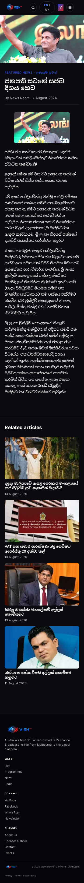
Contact (10, 847)
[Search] (33, 7)
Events (9, 853)
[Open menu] (70, 7)
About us (11, 835)
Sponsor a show (16, 841)
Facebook (11, 806)
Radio (8, 784)
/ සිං (47, 7)
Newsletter (12, 818)
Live (7, 766)
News (8, 778)
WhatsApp (12, 812)
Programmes (13, 771)
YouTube (10, 800)
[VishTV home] (14, 7)
